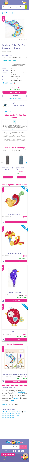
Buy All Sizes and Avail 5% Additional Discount (19, 65)
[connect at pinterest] (22, 451)
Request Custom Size (9, 60)
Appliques (15, 398)
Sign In (15, 2)
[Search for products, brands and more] (26, 7)
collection (12, 400)
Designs (9, 12)
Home (4, 12)
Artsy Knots (21, 392)
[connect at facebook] (14, 451)
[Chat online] (24, 456)
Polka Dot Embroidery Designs (12, 412)
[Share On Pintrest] (10, 111)
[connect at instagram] (18, 451)
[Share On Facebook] (8, 111)
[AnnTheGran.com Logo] (6, 2)
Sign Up (23, 447)
